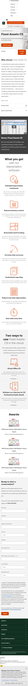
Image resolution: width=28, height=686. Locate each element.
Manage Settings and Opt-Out (14, 683)
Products (13, 7)
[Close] (26, 668)
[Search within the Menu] (3, 23)
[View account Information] (7, 20)
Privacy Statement (7, 595)
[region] (14, 676)
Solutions (13, 4)
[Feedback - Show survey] (1, 659)
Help (12, 15)
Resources (13, 12)
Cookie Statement (5, 680)
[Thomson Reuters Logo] (14, 0)
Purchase (13, 10)
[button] (14, 621)
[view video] (14, 127)
